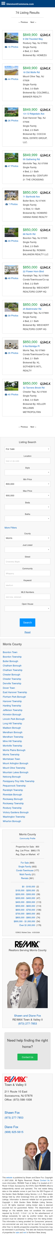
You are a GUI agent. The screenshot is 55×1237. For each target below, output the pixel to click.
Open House (27, 603)
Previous (24, 22)
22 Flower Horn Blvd (33, 271)
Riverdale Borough (12, 794)
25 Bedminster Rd (32, 308)
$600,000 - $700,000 (25, 909)
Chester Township (12, 678)
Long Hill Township (12, 723)
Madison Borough (12, 727)
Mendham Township (13, 736)
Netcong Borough (12, 776)
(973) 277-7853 (27, 1023)
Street (27, 556)
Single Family (24, 866)
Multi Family (25, 874)
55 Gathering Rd (31, 159)
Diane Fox (11, 1126)
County (27, 533)
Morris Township (11, 754)
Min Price (27, 479)
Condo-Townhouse (24, 870)
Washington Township (14, 816)
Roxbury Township (12, 807)
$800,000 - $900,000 (25, 917)
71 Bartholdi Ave (31, 196)
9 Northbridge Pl (31, 346)
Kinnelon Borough (12, 714)
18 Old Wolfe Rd (31, 72)
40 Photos (13, 394)
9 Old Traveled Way (33, 38)
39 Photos (13, 315)
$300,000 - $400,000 (25, 898)
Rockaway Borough (13, 799)
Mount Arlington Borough (15, 763)
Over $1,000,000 (27, 925)
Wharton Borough (12, 821)
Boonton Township (12, 656)
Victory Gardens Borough (16, 812)
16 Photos (13, 46)
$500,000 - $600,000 (25, 905)
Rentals (24, 878)
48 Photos (13, 278)
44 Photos (13, 79)
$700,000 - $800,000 (25, 913)
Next (32, 22)
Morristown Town (11, 758)
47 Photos (13, 166)
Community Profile (27, 838)
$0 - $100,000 (28, 886)
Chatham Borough (12, 665)
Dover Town (9, 687)
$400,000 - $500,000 (25, 902)
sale (17, 1232)
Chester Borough (11, 674)
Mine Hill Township (12, 741)
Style (27, 467)
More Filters (11, 527)
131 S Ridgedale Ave (33, 113)
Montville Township (12, 745)
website (9, 1177)
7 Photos (13, 204)
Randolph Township (13, 790)
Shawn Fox (12, 1112)
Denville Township (12, 683)
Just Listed (27, 545)
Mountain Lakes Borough (15, 772)
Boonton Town (10, 652)
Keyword (27, 580)
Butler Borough (10, 661)
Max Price (27, 490)
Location (27, 455)
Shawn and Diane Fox (27, 1015)
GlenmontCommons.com (20, 4)
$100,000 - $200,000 (25, 890)
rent (24, 1232)
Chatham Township (12, 670)
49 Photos (13, 240)
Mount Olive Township (14, 767)
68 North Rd (29, 234)
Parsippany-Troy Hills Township (18, 781)
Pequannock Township (14, 785)
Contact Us (27, 1057)
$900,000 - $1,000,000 (24, 921)
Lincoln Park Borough (14, 718)
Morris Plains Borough (14, 750)
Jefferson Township (12, 710)
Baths (27, 514)
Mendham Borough (12, 732)
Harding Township (12, 705)
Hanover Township (12, 701)
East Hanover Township (15, 692)
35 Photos (13, 353)
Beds (27, 502)
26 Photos (13, 120)
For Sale (25, 862)
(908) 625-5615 (14, 1132)
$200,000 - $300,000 (25, 894)
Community (27, 568)
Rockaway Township (13, 803)
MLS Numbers (27, 592)
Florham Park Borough (14, 696)
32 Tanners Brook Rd (34, 387)
